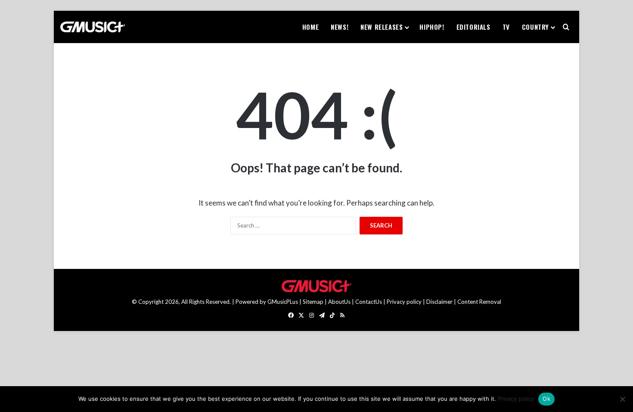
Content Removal (479, 301)
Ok (546, 398)
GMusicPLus (283, 301)
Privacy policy (404, 301)
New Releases (381, 26)
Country (535, 26)
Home (310, 26)
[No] (622, 399)
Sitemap (313, 301)
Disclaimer (439, 301)
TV (506, 26)
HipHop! (431, 26)
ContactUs (368, 301)
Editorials (473, 26)
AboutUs (339, 301)
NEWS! (339, 26)
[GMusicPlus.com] (92, 27)
